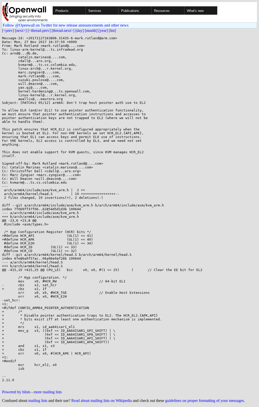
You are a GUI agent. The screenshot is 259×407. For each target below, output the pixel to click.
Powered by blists (16, 392)
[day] (79, 30)
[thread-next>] (63, 30)
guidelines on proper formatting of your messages (204, 400)
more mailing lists (48, 392)
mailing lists (37, 400)
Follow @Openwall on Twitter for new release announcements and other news (65, 25)
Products (62, 11)
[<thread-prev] (39, 30)
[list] (112, 30)
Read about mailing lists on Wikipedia (101, 400)
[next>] (21, 30)
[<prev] (8, 30)
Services (94, 11)
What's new (195, 11)
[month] (91, 30)
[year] (103, 30)
